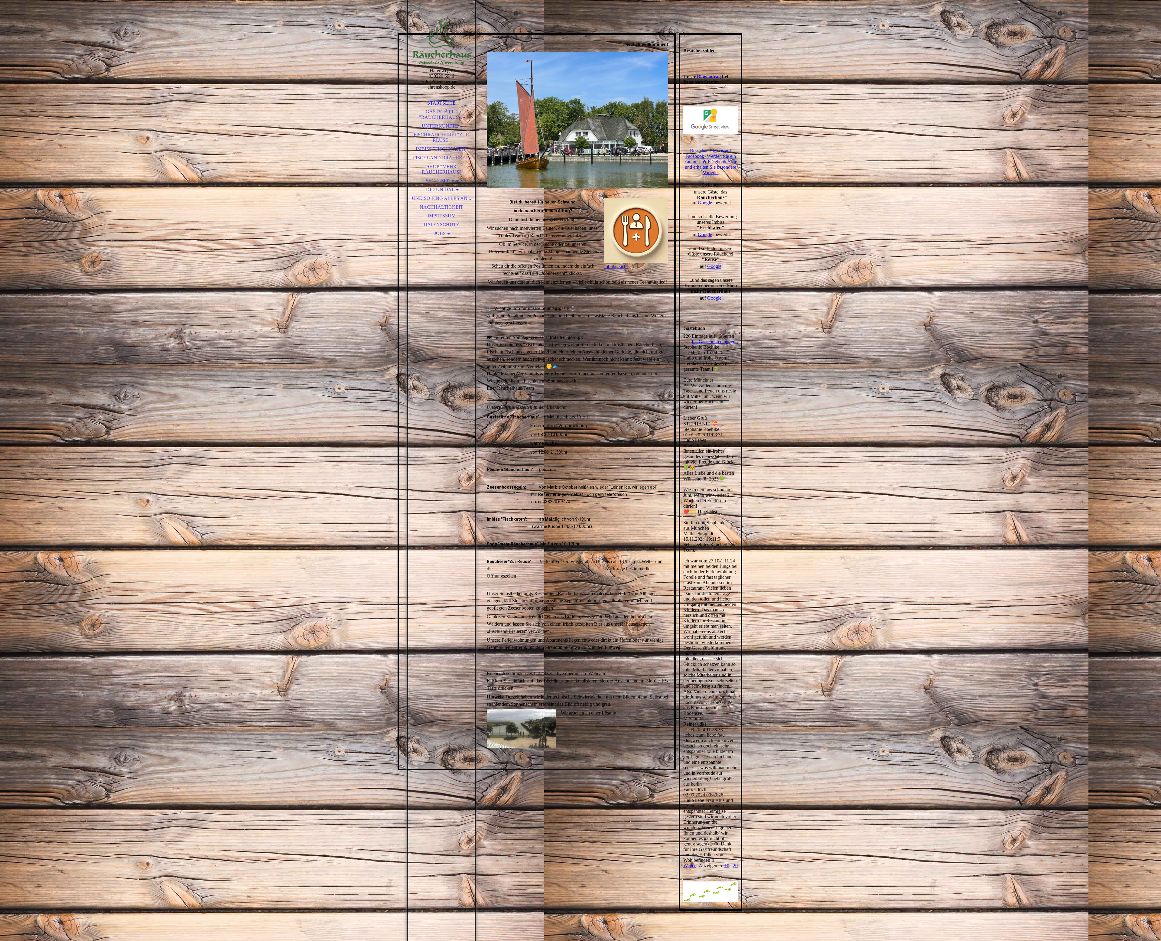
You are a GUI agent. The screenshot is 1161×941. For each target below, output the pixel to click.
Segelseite (440, 180)
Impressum (442, 215)
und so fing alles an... (441, 198)
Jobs (440, 233)
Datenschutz (441, 224)
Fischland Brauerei (440, 157)
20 (735, 865)
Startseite (441, 103)
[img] (441, 42)
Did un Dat (440, 189)
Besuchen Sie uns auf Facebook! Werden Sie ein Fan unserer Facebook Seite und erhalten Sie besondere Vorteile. (710, 161)
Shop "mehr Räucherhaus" (441, 169)
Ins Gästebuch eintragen (715, 341)
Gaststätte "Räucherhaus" (440, 114)
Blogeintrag (709, 76)
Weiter (689, 865)
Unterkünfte (440, 126)
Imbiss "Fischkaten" (441, 148)
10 (726, 865)
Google (705, 202)
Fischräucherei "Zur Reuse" (441, 137)
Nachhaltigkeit (441, 207)
